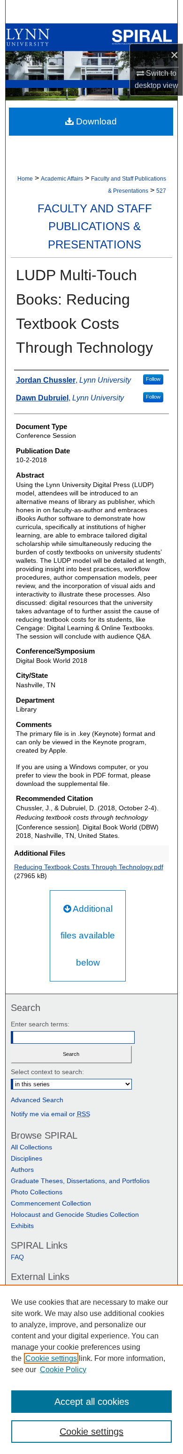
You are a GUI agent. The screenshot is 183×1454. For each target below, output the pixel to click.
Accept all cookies (91, 1401)
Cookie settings (51, 1358)
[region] (91, 1369)
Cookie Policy (63, 1370)
